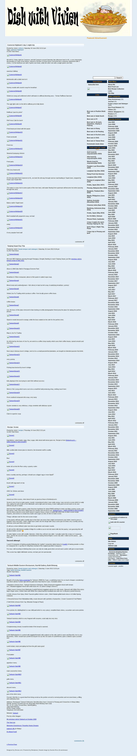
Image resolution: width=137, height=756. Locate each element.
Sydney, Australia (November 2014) (93, 201)
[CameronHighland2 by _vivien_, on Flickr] (14, 66)
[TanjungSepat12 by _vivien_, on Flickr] (13, 346)
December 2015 (113, 328)
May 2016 (111, 317)
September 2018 (113, 257)
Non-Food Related (114, 107)
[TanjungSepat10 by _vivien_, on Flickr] (13, 328)
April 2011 (111, 444)
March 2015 (112, 347)
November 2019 (113, 227)
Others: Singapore (114, 111)
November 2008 (113, 506)
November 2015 (113, 330)
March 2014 (112, 373)
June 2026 (111, 124)
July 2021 (111, 195)
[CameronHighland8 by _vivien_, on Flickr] (14, 115)
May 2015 (111, 343)
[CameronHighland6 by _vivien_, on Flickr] (14, 99)
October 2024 (112, 143)
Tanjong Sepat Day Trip (16, 246)
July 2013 (111, 390)
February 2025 (113, 141)
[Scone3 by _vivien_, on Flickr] (11, 453)
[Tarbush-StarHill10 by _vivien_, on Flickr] (14, 674)
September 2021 (113, 191)
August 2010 (112, 461)
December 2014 (113, 354)
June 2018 (111, 264)
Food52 (64, 544)
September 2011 (113, 433)
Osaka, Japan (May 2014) (95, 213)
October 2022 (112, 169)
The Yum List (11, 722)
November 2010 (113, 455)
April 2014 (111, 371)
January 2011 (112, 450)
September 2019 (113, 231)
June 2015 (111, 341)
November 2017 (113, 279)
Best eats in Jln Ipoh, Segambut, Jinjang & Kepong (94, 123)
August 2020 (112, 208)
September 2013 (113, 386)
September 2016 (113, 309)
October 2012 (112, 405)
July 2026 (111, 122)
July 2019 (111, 236)
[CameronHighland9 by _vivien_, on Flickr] (14, 124)
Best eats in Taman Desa (95, 141)
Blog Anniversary (114, 99)
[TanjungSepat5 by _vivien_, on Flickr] (13, 288)
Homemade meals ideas (95, 144)
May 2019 (111, 240)
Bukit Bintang (15, 570)
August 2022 (112, 173)
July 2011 (111, 438)
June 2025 (111, 137)
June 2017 (111, 289)
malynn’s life (11, 728)
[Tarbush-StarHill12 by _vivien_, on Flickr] (14, 691)
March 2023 (112, 165)
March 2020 (112, 219)
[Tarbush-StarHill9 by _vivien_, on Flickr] (14, 666)
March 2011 (112, 446)
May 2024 (111, 150)
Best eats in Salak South (95, 116)
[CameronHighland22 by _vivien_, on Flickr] (15, 228)
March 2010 (112, 472)
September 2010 (113, 459)
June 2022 (111, 178)
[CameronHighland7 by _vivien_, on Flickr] (14, 107)
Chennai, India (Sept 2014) (96, 205)
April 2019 (111, 242)
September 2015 (113, 335)
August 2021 (112, 193)
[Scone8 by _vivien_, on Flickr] (11, 494)
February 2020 (113, 221)
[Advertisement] (108, 57)
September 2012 (113, 408)
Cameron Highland (17, 50)
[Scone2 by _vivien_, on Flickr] (11, 445)
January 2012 (112, 425)
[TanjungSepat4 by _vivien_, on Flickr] (13, 280)
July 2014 (111, 365)
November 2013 (113, 382)
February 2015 (113, 350)
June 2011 (111, 440)
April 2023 (111, 163)
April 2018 (111, 268)
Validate (112, 545)
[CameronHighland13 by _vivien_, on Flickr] (15, 157)
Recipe (110, 116)
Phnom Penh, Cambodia (95, 219)
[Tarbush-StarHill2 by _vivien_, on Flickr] (14, 605)
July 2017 (111, 287)
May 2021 (111, 197)
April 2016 (111, 319)
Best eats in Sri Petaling (95, 131)
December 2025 (113, 128)
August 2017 (112, 285)
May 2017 (111, 292)
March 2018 (112, 270)
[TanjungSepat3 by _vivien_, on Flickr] (13, 272)
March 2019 (112, 244)
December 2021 (113, 189)
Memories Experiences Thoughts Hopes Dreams (23, 725)
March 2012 (112, 420)
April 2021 (111, 199)
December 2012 (113, 401)
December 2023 (113, 154)
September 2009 (113, 485)
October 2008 (112, 508)
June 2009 (111, 491)
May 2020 (111, 214)
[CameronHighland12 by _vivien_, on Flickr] (15, 148)
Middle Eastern (26, 570)
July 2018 (111, 262)
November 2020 (113, 204)
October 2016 (112, 307)
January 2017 (112, 300)
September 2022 (113, 171)
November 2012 (113, 403)
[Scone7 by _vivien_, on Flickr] (11, 486)
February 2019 (113, 246)
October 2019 (112, 229)
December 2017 (113, 277)
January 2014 (112, 377)
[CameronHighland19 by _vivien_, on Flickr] (15, 206)
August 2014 (112, 362)
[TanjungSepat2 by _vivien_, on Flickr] (13, 264)
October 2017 (112, 281)
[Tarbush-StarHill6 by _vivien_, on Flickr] (14, 641)
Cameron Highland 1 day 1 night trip (21, 45)
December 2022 (113, 167)
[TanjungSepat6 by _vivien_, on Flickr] (13, 297)
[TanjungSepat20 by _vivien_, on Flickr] (13, 409)
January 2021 (112, 201)
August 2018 (112, 259)
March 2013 (112, 395)
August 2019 (112, 234)
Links (110, 91)
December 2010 (113, 453)
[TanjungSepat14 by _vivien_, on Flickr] (13, 363)
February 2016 (113, 324)
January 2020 (112, 223)
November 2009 (113, 481)
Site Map (111, 93)
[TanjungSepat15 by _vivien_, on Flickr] (13, 371)
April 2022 (111, 182)
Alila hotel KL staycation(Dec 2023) (94, 157)
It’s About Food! (12, 732)
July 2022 (111, 176)
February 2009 (113, 500)
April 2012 (111, 418)
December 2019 (113, 225)
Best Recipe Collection (116, 89)
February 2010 (113, 474)
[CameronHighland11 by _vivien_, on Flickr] (15, 140)
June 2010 (111, 466)
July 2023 (111, 156)
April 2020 (111, 216)
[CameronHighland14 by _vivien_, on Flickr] (15, 165)
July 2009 (111, 489)
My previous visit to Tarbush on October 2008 (21, 719)
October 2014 (112, 358)
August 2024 (112, 146)
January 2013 (112, 399)
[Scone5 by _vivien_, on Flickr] (11, 470)
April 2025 (111, 139)
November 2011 (113, 429)
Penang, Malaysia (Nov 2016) (97, 188)
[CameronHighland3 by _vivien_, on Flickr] (14, 74)
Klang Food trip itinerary (95, 174)
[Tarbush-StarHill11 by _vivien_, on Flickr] (14, 683)
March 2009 (112, 498)
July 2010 (111, 463)
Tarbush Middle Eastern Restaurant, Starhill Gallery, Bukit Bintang (32, 565)
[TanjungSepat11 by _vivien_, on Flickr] (13, 336)
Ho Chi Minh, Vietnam (94, 216)
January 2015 (112, 352)
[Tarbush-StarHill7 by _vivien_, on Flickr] (14, 650)
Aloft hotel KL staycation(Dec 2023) (94, 152)
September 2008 (113, 511)
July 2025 (111, 135)
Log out (111, 543)
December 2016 (113, 302)
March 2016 (112, 322)
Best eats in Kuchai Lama (96, 134)
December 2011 (113, 427)
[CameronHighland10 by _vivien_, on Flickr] (15, 132)
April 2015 (111, 345)
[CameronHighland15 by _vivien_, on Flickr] (15, 173)
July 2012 (111, 412)
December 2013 (113, 380)
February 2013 (113, 397)
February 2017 (113, 298)
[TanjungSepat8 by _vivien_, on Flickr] (13, 315)
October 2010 (112, 457)
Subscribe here (93, 84)
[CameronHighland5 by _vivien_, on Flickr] (14, 91)
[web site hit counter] (116, 522)
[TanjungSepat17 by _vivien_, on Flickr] (13, 384)
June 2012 (111, 414)
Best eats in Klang (93, 128)
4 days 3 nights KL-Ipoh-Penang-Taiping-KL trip (95, 223)
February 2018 (113, 272)
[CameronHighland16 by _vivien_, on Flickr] (15, 183)
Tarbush (15, 713)
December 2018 (113, 251)
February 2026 (113, 126)
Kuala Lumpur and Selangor (118, 103)
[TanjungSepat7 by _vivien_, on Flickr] (13, 305)
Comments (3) (79, 741)
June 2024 (111, 148)
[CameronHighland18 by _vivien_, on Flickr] (15, 198)
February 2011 (113, 448)
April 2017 (111, 294)
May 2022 (111, 180)
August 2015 (112, 337)
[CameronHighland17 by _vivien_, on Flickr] (15, 193)
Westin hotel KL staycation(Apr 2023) (94, 162)
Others (110, 109)
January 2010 (112, 476)
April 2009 (111, 496)
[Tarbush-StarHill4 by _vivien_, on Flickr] (14, 622)
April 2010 (111, 470)
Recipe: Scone (12, 427)
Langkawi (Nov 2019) (94, 177)
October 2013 (112, 384)
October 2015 (112, 332)
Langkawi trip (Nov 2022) (95, 171)
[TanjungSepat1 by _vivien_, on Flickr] (13, 254)
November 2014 (113, 356)
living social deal (25, 580)
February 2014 (113, 375)
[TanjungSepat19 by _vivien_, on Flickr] (13, 401)
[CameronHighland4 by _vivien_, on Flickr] (14, 83)
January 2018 (112, 274)
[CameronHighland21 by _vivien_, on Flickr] (15, 219)
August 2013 (112, 388)
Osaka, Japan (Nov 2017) (95, 185)
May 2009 (111, 493)
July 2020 (111, 210)
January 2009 (112, 502)
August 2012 (112, 410)
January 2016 (112, 326)
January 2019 (112, 249)
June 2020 (111, 212)
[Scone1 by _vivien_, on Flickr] (11, 435)
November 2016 (113, 304)
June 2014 (111, 367)
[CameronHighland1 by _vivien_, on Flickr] (14, 55)
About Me (111, 84)
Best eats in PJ (92, 119)
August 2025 (112, 133)
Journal (110, 101)
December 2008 (113, 504)
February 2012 (113, 423)
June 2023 (111, 158)
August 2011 (112, 435)
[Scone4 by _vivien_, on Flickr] (11, 461)
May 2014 (111, 369)
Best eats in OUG (93, 138)
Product (111, 114)
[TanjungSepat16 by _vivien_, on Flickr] (13, 376)
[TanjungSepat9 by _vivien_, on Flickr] (13, 323)
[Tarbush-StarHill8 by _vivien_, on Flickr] (14, 658)
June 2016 (111, 315)
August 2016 (112, 311)
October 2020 (112, 206)
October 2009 (112, 483)
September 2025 (113, 131)
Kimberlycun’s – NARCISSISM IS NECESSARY (68, 510)
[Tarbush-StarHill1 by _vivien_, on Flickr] (14, 575)
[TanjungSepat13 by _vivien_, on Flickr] (13, 354)
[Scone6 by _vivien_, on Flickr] (11, 478)
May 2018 (111, 266)
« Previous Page (12, 744)
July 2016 (111, 313)
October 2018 (112, 255)
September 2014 (113, 360)
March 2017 (112, 296)
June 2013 (111, 393)
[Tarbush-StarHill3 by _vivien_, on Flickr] (14, 614)
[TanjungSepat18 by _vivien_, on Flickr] (13, 392)
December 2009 (113, 478)
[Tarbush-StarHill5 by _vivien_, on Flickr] (14, 630)
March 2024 (112, 152)
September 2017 (113, 283)
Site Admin (112, 541)
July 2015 (111, 339)
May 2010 (111, 468)
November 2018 (113, 253)
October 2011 (112, 431)
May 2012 (111, 416)
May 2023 (111, 161)
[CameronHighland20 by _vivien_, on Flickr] (15, 211)
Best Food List (113, 87)
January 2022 (112, 186)
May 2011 (111, 442)
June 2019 (111, 238)
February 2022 (113, 184)
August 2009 (112, 487)
